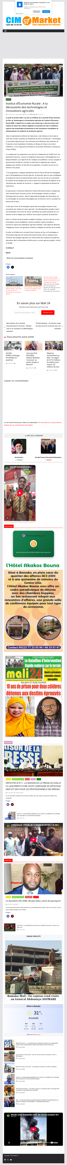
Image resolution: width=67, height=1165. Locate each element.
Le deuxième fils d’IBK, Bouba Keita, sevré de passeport (33, 900)
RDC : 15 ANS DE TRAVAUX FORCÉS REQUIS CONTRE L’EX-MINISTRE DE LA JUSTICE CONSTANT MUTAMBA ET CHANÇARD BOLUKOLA (37, 1100)
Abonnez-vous (47, 312)
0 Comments (40, 114)
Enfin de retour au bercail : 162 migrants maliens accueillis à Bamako (36, 1066)
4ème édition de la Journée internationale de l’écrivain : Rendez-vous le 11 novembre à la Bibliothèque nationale (19, 327)
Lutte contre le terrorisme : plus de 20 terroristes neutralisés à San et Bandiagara (36, 1055)
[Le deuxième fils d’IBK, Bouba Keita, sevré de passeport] (33, 878)
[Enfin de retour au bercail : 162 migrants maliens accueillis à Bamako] (9, 1067)
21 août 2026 (21, 1058)
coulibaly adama (19, 792)
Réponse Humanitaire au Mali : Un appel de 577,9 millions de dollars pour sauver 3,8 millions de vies (53, 360)
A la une (8, 779)
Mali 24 (16, 1155)
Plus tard (36, 11)
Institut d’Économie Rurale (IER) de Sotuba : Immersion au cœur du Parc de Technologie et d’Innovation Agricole (14, 290)
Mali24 (16, 904)
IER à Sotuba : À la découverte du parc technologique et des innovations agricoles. (33, 288)
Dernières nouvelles (18, 779)
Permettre (46, 11)
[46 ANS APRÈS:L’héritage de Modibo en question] (13, 342)
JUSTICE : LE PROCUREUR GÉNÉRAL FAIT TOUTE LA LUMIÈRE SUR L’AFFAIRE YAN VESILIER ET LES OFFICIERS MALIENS (38, 814)
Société (8, 99)
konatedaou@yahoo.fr (22, 114)
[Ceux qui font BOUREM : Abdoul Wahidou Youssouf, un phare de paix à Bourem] (33, 342)
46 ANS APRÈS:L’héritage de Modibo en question (13, 356)
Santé (38, 779)
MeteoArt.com (36, 1034)
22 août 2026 (21, 1047)
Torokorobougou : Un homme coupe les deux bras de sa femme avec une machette (48, 325)
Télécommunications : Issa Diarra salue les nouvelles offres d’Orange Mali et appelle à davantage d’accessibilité (37, 1089)
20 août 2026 (21, 1104)
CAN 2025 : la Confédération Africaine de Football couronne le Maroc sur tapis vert (38, 926)
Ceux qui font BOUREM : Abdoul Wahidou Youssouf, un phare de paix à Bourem (33, 359)
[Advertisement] (33, 45)
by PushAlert (20, 13)
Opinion (33, 779)
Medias (27, 779)
